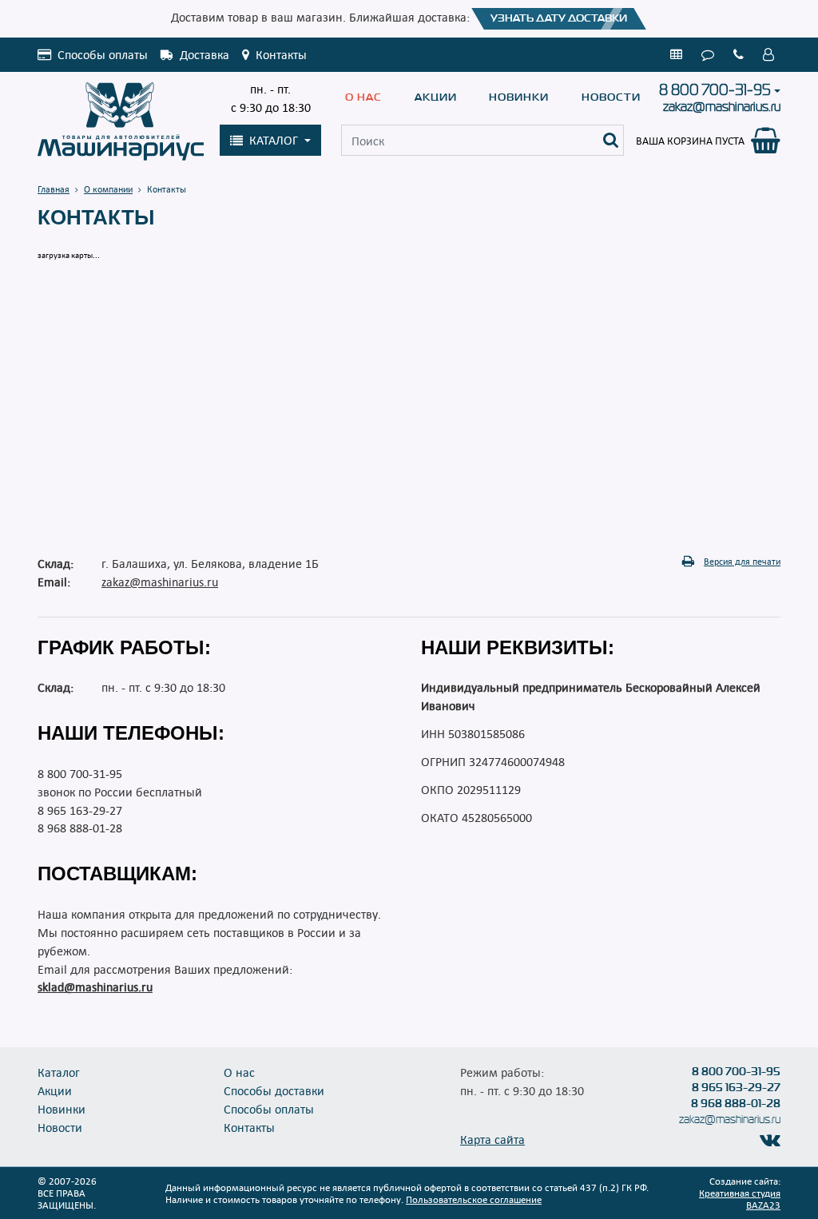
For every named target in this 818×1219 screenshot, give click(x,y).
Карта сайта (492, 1139)
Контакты (249, 1127)
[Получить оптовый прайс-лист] (679, 55)
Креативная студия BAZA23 (739, 1198)
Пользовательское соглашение (474, 1199)
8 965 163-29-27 (80, 810)
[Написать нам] (711, 55)
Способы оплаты (269, 1109)
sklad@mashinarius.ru (95, 987)
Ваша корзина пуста (690, 140)
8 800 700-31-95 (715, 90)
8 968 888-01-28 (80, 828)
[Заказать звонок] (741, 55)
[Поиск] (611, 140)
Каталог (59, 1072)
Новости (611, 97)
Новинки (519, 97)
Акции (436, 97)
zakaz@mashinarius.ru (721, 106)
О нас (363, 97)
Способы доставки (274, 1090)
